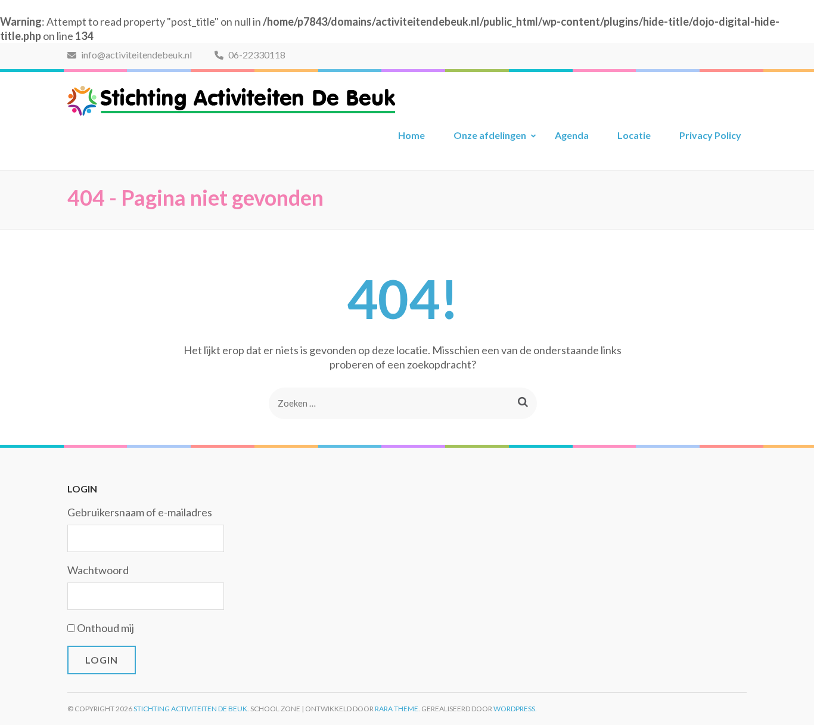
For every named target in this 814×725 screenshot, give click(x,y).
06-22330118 (255, 54)
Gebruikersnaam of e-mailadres (139, 512)
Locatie (634, 135)
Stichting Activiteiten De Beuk (190, 708)
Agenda (572, 135)
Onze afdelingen (489, 135)
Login (101, 659)
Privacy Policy (710, 135)
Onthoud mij (105, 627)
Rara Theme (396, 708)
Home (411, 135)
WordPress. (515, 708)
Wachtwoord (98, 570)
